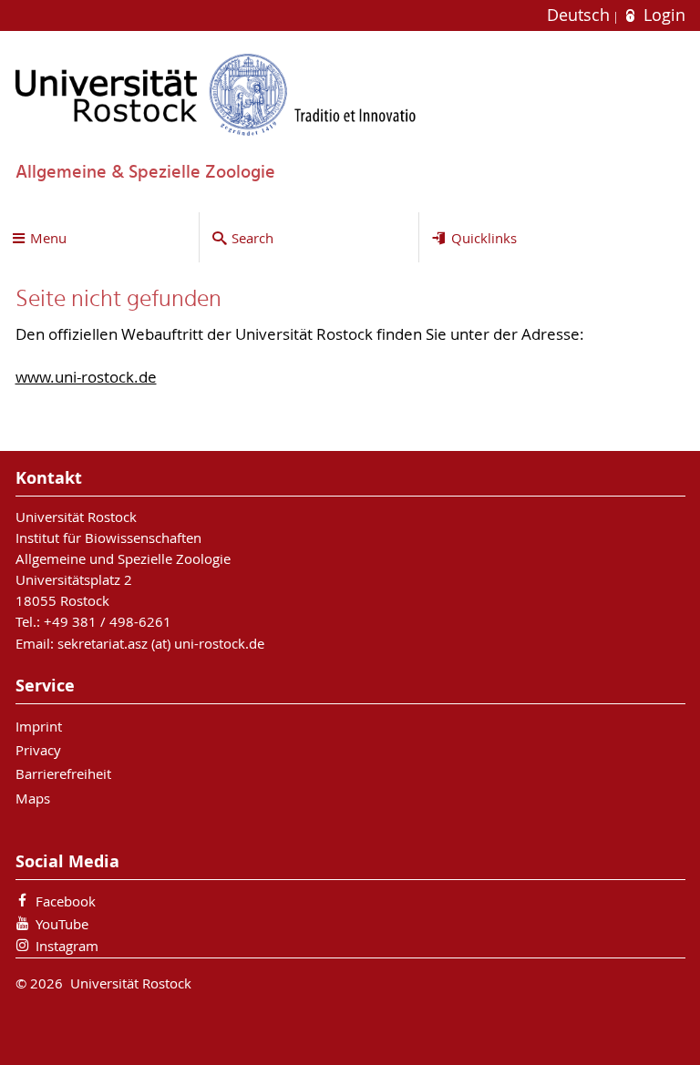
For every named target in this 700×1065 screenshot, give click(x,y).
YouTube (62, 924)
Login (662, 15)
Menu (48, 238)
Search (252, 238)
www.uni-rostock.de (86, 377)
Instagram (67, 946)
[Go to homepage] (216, 94)
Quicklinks (484, 238)
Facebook (66, 901)
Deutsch (580, 15)
